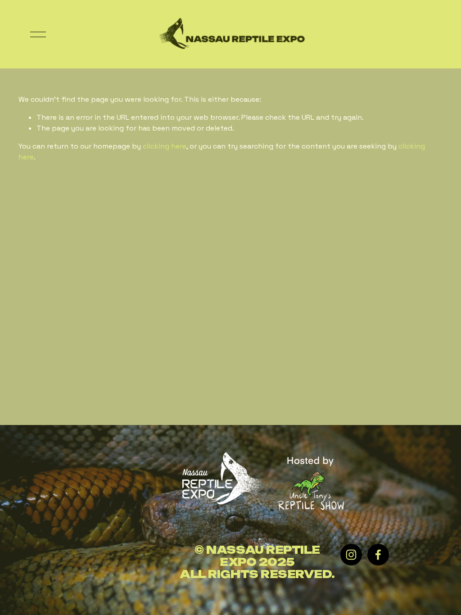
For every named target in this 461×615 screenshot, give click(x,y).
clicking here (164, 146)
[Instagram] (351, 554)
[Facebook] (378, 554)
